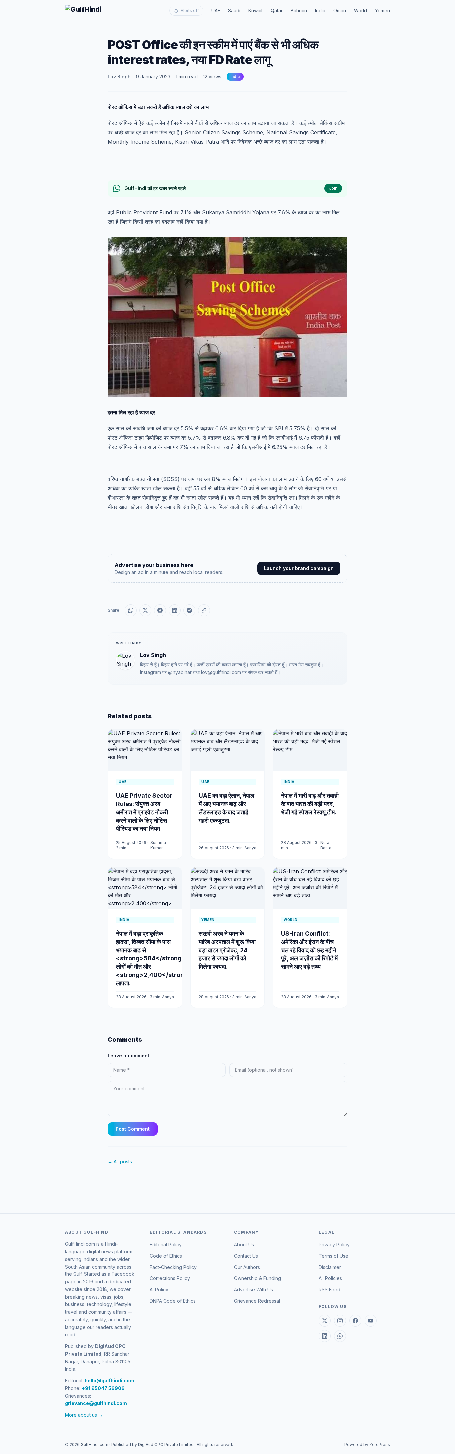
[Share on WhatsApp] (131, 610)
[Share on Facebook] (160, 610)
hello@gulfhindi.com (109, 1380)
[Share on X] (145, 610)
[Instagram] (340, 1321)
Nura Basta (325, 845)
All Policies (330, 1278)
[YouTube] (371, 1321)
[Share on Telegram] (189, 610)
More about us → (84, 1415)
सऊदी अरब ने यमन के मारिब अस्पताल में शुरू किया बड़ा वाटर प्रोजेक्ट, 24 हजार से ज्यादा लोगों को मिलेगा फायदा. (227, 950)
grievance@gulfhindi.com (96, 1403)
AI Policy (159, 1289)
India (320, 10)
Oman (339, 10)
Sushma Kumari (158, 845)
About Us (244, 1244)
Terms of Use (333, 1256)
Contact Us (246, 1256)
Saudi (234, 10)
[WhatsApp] (340, 1336)
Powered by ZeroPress (367, 1444)
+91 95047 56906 (103, 1388)
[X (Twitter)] (325, 1321)
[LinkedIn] (325, 1336)
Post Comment (133, 1129)
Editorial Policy (166, 1244)
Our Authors (247, 1267)
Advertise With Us (253, 1289)
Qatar (277, 10)
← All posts (120, 1161)
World (360, 10)
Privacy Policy (334, 1244)
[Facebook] (355, 1321)
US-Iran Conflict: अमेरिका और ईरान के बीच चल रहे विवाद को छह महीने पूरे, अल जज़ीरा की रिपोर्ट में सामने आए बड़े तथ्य (309, 950)
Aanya (250, 847)
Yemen (382, 10)
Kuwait (255, 10)
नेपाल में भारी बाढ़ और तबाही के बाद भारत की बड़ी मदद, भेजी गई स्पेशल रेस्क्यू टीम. (310, 804)
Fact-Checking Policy (173, 1267)
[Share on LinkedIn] (175, 610)
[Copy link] (204, 610)
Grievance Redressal (257, 1301)
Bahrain (299, 10)
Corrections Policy (170, 1278)
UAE (215, 10)
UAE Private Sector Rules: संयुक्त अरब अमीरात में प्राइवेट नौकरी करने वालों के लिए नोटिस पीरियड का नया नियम (144, 812)
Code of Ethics (166, 1256)
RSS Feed (329, 1289)
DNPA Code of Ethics (173, 1301)
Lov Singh (119, 76)
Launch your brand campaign (299, 568)
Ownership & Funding (257, 1278)
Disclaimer (330, 1267)
